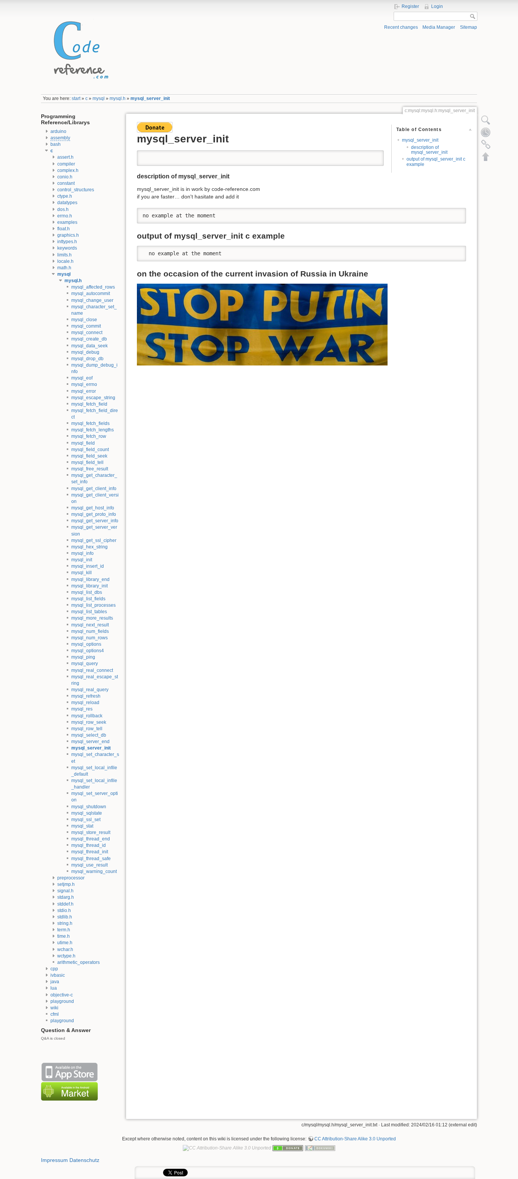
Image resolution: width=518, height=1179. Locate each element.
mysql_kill (81, 572)
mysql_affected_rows (93, 287)
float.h (63, 228)
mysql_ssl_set (85, 819)
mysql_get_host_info (92, 508)
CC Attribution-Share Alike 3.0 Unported (355, 1139)
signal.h (65, 890)
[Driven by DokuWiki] (320, 1147)
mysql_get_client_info (93, 488)
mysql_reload (85, 702)
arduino (58, 131)
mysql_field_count (90, 449)
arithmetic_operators (78, 962)
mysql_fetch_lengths (92, 430)
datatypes (67, 202)
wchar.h (65, 949)
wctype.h (66, 956)
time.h (63, 936)
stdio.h (64, 910)
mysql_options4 (87, 650)
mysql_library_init (89, 586)
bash (55, 144)
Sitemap (468, 27)
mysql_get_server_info (94, 520)
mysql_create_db (89, 339)
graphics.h (68, 235)
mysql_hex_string (89, 547)
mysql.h (118, 98)
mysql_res (82, 709)
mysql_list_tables (89, 611)
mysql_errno (84, 384)
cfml (54, 1014)
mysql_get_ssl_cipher (93, 540)
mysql (99, 98)
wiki (54, 1007)
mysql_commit (86, 326)
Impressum (54, 1160)
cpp (54, 968)
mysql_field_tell (87, 462)
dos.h (63, 209)
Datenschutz (84, 1160)
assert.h (65, 157)
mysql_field (83, 443)
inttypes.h (67, 241)
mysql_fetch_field (89, 404)
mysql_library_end (90, 579)
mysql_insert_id (87, 566)
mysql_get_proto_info (93, 514)
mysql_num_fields (90, 631)
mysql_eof (82, 378)
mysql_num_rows (89, 637)
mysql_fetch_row (88, 436)
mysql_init (81, 559)
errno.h (64, 216)
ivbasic (57, 975)
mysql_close (84, 319)
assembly (60, 138)
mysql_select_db (88, 735)
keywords (67, 248)
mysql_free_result (89, 469)
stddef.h (65, 904)
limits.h (64, 255)
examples (67, 222)
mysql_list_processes (93, 605)
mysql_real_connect (92, 670)
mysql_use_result (89, 865)
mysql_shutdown (88, 806)
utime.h (64, 942)
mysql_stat (82, 826)
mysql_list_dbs (86, 592)
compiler (66, 164)
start (76, 98)
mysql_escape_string (93, 397)
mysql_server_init (150, 98)
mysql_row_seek (88, 722)
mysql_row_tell (86, 728)
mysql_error (83, 391)
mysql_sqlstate (86, 813)
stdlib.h (64, 917)
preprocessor (71, 878)
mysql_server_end (90, 741)
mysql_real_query (89, 689)
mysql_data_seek (89, 345)
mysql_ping (83, 657)
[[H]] (79, 48)
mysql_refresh (85, 696)
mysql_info (82, 553)
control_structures (75, 189)
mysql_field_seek (89, 456)
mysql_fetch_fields (90, 423)
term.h (63, 929)
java (54, 981)
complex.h (67, 170)
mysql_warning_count (94, 871)
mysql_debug (85, 352)
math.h (64, 267)
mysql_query (84, 663)
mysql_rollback (86, 715)
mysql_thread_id (88, 845)
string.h (64, 923)
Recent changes (401, 27)
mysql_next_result (90, 625)
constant (66, 183)
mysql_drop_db (87, 358)
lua (53, 988)
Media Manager (438, 27)
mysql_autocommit (90, 293)
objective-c (61, 995)
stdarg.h (65, 897)
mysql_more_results (92, 618)
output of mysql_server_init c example (436, 161)
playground (62, 1001)
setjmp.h (66, 884)
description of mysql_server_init (429, 150)
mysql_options (86, 644)
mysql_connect (86, 332)
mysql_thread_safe (91, 858)
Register (410, 6)
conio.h (64, 177)
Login (437, 6)
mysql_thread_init (89, 851)
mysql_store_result (90, 832)
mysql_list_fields (88, 598)
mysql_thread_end (90, 839)
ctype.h (64, 196)
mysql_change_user (92, 300)
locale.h (65, 261)
